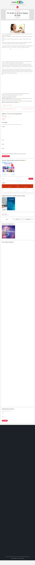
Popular (7, 219)
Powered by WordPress (14, 558)
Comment (3, 126)
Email (3, 144)
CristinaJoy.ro (4, 105)
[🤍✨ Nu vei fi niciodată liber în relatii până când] (20, 313)
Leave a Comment (9, 105)
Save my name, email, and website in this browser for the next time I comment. (14, 153)
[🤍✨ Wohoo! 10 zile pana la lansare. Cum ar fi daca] (4, 300)
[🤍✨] (9, 244)
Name (3, 139)
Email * (3, 416)
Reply (3, 119)
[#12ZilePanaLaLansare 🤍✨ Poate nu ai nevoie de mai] (14, 324)
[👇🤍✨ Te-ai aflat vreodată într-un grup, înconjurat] (25, 296)
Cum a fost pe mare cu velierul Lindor (27, 108)
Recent (17, 219)
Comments (28, 219)
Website (3, 148)
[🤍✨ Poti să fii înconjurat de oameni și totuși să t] (30, 309)
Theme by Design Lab (21, 558)
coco (4, 115)
